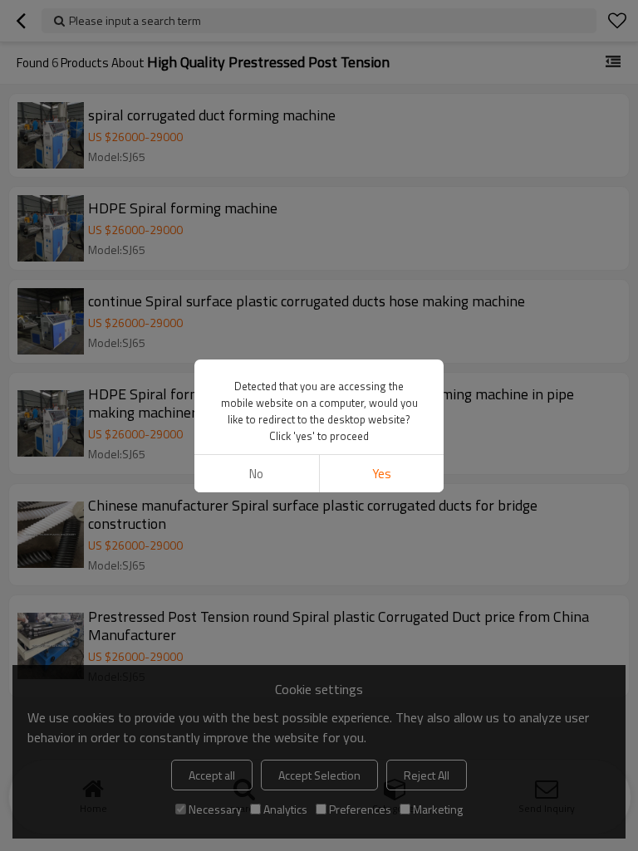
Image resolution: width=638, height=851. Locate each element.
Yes (381, 473)
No (256, 473)
